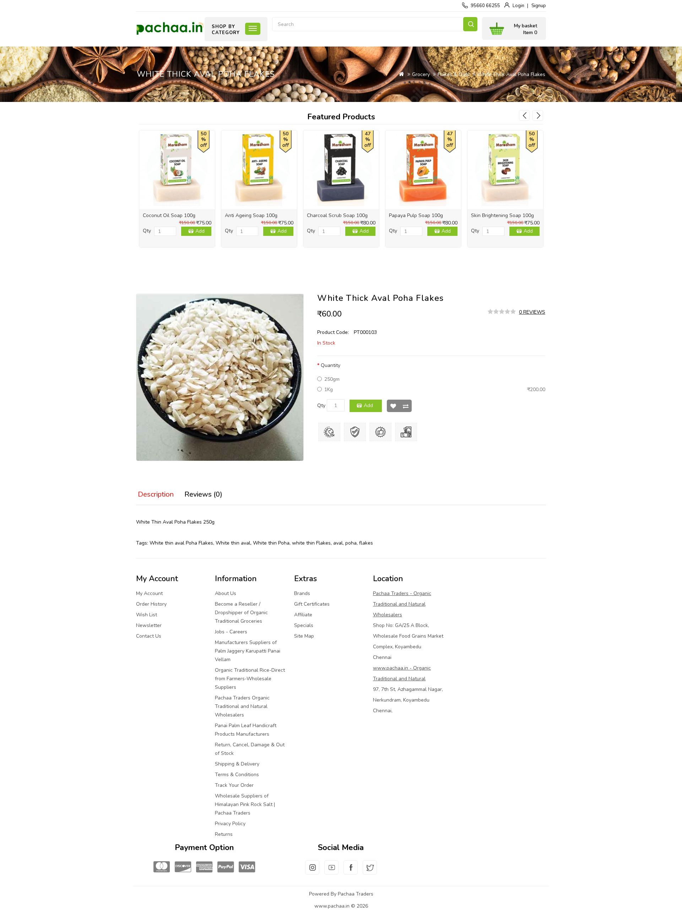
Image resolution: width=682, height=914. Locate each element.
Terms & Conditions (237, 774)
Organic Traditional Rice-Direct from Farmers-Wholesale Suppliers (250, 679)
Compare (405, 406)
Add (200, 231)
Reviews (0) (203, 494)
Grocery (421, 74)
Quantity (330, 365)
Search (470, 24)
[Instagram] (312, 871)
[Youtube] (331, 871)
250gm (332, 379)
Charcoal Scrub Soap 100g (337, 215)
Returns (224, 834)
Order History (151, 604)
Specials (303, 625)
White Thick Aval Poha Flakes (511, 74)
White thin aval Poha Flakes (181, 543)
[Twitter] (370, 871)
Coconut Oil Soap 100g (169, 215)
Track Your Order (234, 785)
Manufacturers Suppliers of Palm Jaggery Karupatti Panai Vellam (247, 651)
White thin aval (233, 543)
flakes (366, 543)
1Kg (328, 389)
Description (156, 494)
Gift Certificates (312, 604)
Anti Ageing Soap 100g (251, 215)
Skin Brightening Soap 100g (502, 215)
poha (351, 543)
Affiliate (303, 614)
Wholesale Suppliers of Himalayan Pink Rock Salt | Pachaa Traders (245, 804)
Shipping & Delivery (237, 764)
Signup (538, 5)
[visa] (247, 867)
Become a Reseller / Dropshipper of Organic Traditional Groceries (241, 612)
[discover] (183, 867)
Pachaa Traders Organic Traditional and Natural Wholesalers (242, 706)
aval (338, 543)
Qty (147, 230)
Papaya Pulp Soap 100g (416, 215)
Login (518, 5)
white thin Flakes (311, 543)
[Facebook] (350, 871)
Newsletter (149, 625)
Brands (302, 593)
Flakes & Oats (454, 74)
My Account (149, 593)
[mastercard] (161, 867)
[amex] (204, 867)
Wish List (393, 406)
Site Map (304, 636)
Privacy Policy (230, 823)
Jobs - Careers (231, 631)
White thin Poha (271, 543)
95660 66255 (485, 5)
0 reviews (532, 312)
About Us (225, 593)
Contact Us (148, 636)
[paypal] (225, 867)
